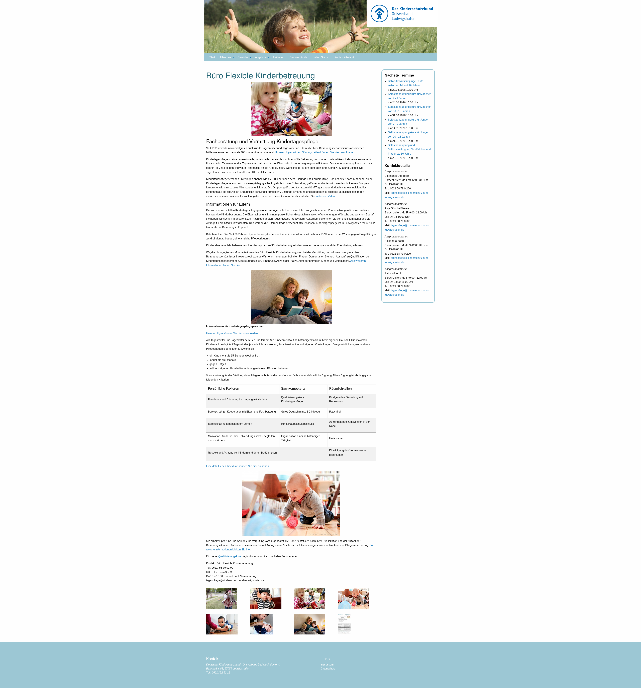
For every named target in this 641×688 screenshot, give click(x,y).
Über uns (225, 57)
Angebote (261, 57)
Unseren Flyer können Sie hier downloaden (232, 333)
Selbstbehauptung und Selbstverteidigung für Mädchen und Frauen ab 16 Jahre (409, 149)
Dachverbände (298, 57)
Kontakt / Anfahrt (344, 57)
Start (212, 57)
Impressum (327, 664)
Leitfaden (278, 57)
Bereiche (243, 57)
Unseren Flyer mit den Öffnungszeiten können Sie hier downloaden (314, 152)
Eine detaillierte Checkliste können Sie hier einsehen (237, 466)
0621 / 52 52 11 (221, 672)
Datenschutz (327, 668)
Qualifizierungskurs (229, 556)
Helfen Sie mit (320, 57)
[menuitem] (212, 57)
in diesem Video (325, 196)
